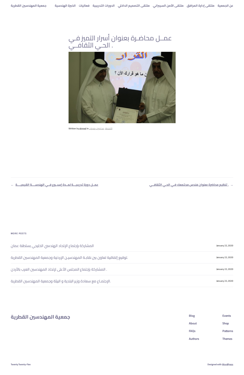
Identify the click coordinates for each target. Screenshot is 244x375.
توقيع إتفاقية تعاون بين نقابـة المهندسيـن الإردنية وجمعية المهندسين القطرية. (69, 257)
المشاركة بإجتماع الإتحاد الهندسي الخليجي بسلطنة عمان (52, 245)
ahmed (82, 128)
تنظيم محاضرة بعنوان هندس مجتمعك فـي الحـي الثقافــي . (189, 184)
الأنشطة (108, 128)
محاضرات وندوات (96, 128)
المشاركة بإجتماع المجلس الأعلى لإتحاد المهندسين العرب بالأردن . (59, 269)
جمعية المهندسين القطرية (28, 5)
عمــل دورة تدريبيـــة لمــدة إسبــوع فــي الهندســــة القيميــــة (56, 184)
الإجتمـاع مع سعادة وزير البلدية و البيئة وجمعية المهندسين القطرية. (61, 281)
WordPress (227, 364)
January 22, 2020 (224, 245)
